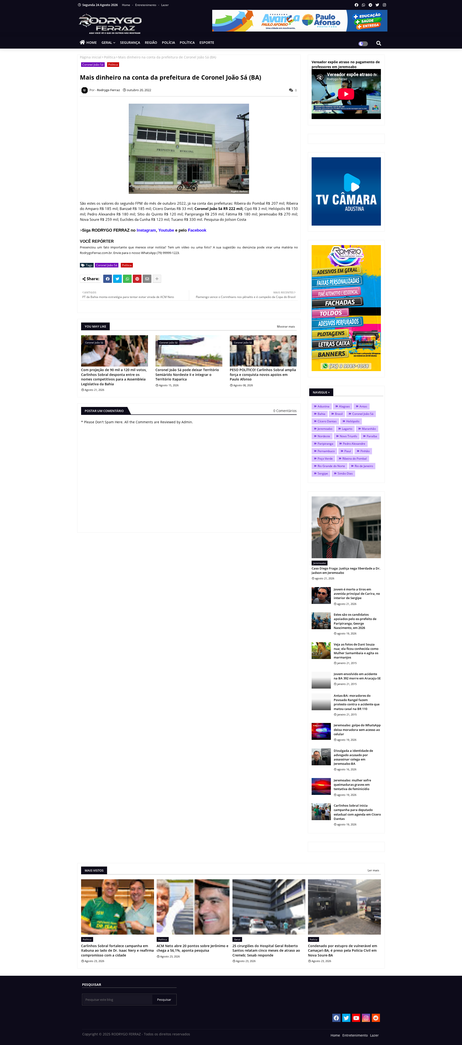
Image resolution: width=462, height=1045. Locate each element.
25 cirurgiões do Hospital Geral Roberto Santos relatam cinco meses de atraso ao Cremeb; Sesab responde (266, 950)
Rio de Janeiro (364, 466)
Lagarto (347, 429)
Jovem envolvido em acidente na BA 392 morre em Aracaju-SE (357, 676)
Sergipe (323, 473)
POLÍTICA (187, 42)
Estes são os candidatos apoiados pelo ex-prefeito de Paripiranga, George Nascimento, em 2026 (355, 621)
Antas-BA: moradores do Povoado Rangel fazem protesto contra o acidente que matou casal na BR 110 (356, 702)
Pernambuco (326, 451)
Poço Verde (325, 458)
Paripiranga (325, 444)
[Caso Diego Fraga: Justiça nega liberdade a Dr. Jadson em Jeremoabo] (346, 527)
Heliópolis (352, 421)
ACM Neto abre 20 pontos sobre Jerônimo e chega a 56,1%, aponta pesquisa (192, 948)
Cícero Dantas (327, 421)
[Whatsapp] (127, 279)
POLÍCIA (168, 42)
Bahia (321, 414)
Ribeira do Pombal (354, 458)
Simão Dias (345, 473)
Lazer (165, 5)
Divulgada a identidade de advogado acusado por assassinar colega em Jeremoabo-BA (353, 757)
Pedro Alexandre (354, 444)
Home (126, 5)
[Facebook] (107, 279)
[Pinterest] (137, 279)
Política (110, 57)
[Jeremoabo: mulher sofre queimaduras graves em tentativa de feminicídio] (321, 786)
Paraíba (372, 436)
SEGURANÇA (130, 42)
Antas (363, 406)
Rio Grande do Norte (331, 466)
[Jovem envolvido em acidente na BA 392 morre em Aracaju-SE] (321, 680)
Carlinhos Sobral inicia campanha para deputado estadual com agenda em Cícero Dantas (357, 812)
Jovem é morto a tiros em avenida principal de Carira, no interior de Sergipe (357, 593)
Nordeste (324, 436)
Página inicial (90, 57)
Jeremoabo (325, 429)
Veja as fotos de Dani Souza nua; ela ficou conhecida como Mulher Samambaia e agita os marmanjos (356, 651)
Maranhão (369, 429)
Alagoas (344, 406)
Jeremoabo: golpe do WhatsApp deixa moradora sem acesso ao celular (357, 729)
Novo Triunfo (348, 436)
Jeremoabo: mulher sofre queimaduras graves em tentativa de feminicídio (352, 784)
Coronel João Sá (92, 65)
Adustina (323, 406)
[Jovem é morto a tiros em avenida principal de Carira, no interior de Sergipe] (321, 595)
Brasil (339, 414)
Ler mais (373, 870)
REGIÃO (151, 42)
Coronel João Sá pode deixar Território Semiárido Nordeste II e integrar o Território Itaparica (187, 374)
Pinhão (365, 451)
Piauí (347, 451)
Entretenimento (146, 5)
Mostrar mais (286, 326)
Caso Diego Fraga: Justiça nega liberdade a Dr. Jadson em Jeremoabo (346, 570)
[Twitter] (117, 279)
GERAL (107, 42)
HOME (91, 42)
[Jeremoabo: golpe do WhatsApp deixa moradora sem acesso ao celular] (321, 731)
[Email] (147, 279)
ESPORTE (206, 42)
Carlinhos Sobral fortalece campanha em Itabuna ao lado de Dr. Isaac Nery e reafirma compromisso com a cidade (117, 950)
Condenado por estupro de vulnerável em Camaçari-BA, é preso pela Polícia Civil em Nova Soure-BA (342, 950)
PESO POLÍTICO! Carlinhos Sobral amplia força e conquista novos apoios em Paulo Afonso (263, 374)
